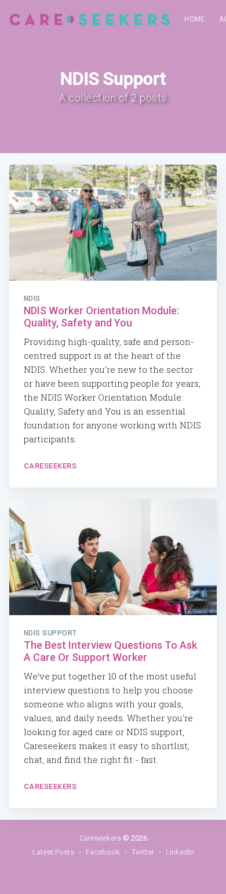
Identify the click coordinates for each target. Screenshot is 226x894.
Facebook (103, 852)
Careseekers (50, 465)
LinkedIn (180, 852)
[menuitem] (194, 19)
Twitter (143, 852)
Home (194, 19)
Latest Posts (53, 852)
